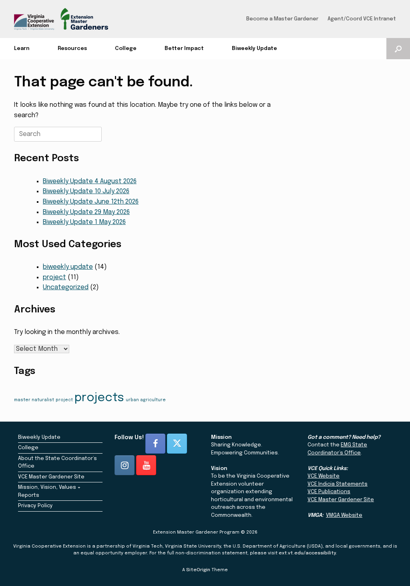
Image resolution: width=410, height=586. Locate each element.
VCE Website (324, 476)
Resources (72, 48)
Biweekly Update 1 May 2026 (84, 222)
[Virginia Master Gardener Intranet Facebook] (155, 444)
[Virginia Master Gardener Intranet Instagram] (125, 465)
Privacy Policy (35, 505)
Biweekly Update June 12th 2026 (91, 201)
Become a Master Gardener (282, 19)
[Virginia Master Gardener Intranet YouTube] (146, 465)
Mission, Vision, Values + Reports (49, 491)
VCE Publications (329, 491)
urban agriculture (146, 400)
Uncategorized (65, 287)
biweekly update (68, 267)
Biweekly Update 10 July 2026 (86, 191)
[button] (398, 48)
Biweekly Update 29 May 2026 (86, 212)
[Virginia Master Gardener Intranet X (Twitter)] (177, 444)
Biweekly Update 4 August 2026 (90, 181)
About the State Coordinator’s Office (57, 462)
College (126, 48)
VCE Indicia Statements (338, 484)
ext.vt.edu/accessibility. (308, 553)
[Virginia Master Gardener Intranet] (61, 19)
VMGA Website (344, 515)
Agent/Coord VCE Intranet (362, 19)
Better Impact (184, 48)
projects (99, 398)
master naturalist (34, 400)
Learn (22, 48)
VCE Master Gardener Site (51, 477)
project (54, 277)
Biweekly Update (254, 48)
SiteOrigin (198, 570)
